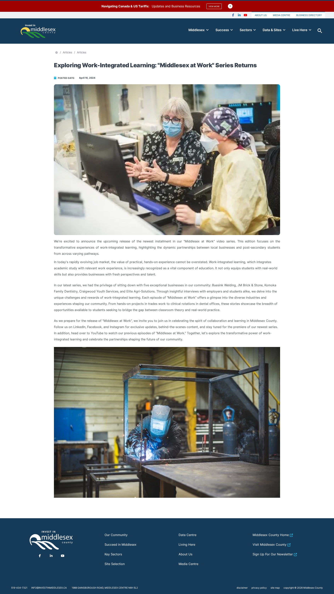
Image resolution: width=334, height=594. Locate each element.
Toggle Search (320, 31)
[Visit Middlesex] (51, 540)
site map (275, 587)
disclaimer (242, 587)
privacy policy (259, 587)
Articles (67, 52)
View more (214, 6)
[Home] (38, 30)
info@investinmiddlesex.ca (49, 587)
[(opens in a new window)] (233, 15)
